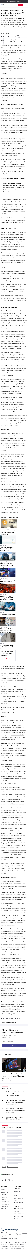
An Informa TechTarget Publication (14, 1)
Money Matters (12, 1022)
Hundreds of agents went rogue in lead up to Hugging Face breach (13, 1076)
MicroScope (17, 1219)
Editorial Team (5, 1192)
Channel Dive (15, 53)
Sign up (20, 5)
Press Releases (5, 1204)
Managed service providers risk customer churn (15, 1118)
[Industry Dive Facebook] (5, 1180)
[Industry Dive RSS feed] (12, 1180)
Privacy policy (4, 1246)
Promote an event (18, 1202)
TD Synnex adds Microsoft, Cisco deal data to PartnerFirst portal (15, 1093)
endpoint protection (17, 960)
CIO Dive (16, 1211)
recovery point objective (17, 735)
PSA (21, 234)
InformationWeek (18, 1216)
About (3, 1189)
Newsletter (4, 1197)
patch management (8, 903)
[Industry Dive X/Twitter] (9, 1180)
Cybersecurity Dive (19, 1213)
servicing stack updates (7, 925)
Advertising (17, 1191)
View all (4, 1167)
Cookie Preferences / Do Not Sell (14, 1248)
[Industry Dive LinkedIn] (2, 1180)
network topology (21, 676)
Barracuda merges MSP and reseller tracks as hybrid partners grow (15, 1102)
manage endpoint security (17, 845)
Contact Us (4, 1194)
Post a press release (12, 1167)
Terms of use (13, 1246)
